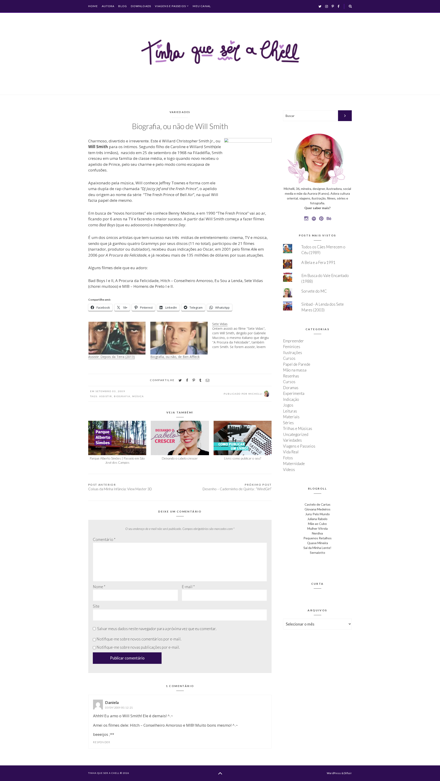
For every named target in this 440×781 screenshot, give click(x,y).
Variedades (180, 112)
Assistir (105, 396)
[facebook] (187, 380)
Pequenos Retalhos (317, 538)
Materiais (291, 416)
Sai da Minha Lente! (317, 548)
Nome (99, 586)
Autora (108, 6)
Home (93, 6)
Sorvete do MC (314, 291)
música (138, 396)
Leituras (290, 411)
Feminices (291, 346)
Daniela (112, 702)
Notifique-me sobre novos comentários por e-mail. (138, 639)
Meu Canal (202, 6)
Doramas (290, 387)
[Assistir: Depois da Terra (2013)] (117, 338)
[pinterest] (194, 380)
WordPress (334, 773)
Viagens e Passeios (170, 6)
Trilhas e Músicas (297, 428)
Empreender (293, 340)
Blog (122, 6)
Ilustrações (292, 352)
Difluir (348, 773)
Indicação (291, 399)
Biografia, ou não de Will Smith (180, 126)
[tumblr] (200, 380)
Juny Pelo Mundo (317, 514)
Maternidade (294, 463)
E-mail (188, 586)
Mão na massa (294, 370)
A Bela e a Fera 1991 (318, 262)
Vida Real (291, 451)
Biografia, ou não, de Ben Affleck (175, 356)
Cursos (289, 358)
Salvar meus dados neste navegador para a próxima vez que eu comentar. (156, 628)
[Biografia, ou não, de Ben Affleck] (179, 338)
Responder (101, 742)
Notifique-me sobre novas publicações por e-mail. (138, 647)
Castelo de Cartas (317, 504)
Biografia (122, 396)
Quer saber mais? (317, 208)
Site (96, 606)
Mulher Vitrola (317, 528)
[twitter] (180, 380)
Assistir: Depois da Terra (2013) (111, 356)
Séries (288, 422)
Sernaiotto (317, 552)
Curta (317, 583)
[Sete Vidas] (243, 335)
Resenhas (291, 376)
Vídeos (289, 469)
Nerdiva (317, 533)
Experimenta (293, 393)
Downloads (141, 6)
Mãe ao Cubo (317, 524)
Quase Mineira (317, 543)
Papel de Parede (296, 364)
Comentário (104, 539)
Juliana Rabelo (317, 519)
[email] (207, 380)
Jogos (288, 405)
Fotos (288, 457)
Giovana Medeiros (317, 509)
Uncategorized (295, 434)
